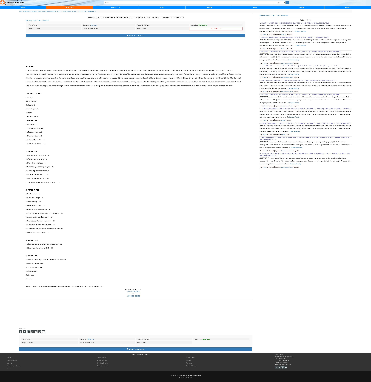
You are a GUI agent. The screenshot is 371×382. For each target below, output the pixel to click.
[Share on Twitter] (24, 331)
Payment (301, 7)
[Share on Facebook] (20, 331)
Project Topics (69, 7)
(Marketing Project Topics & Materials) (37, 20)
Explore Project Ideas (13, 366)
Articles (9, 363)
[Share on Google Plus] (28, 331)
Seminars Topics (102, 360)
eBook (162, 7)
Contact (347, 7)
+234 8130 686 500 (133, 292)
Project (264, 34)
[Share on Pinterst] (39, 331)
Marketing (94, 25)
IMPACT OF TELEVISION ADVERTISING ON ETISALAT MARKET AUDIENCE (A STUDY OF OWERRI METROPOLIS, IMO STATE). (301, 52)
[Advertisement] (84, 50)
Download (209, 7)
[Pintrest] (279, 367)
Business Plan (115, 7)
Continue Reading (300, 31)
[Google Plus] (282, 367)
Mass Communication (287, 63)
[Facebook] (276, 367)
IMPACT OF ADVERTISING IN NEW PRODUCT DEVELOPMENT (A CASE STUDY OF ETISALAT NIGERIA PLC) (295, 23)
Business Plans (12, 360)
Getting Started (101, 357)
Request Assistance (103, 366)
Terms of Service (191, 366)
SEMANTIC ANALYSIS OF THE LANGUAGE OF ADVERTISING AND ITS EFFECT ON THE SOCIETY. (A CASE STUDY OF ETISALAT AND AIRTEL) (306, 109)
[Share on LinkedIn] (32, 331)
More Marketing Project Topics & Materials (274, 15)
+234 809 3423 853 (282, 362)
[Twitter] (285, 367)
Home (9, 357)
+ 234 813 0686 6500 (282, 360)
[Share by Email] (43, 331)
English (283, 120)
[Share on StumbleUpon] (35, 331)
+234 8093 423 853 (133, 296)
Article (255, 7)
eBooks (188, 360)
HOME (23, 7)
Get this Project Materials (136, 36)
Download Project (102, 363)
